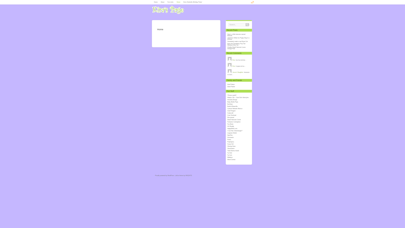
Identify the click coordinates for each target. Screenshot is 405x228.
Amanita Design (232, 99)
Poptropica (230, 142)
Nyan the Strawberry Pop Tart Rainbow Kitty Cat (236, 44)
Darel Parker (231, 86)
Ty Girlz (229, 153)
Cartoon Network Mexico (234, 108)
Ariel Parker (231, 84)
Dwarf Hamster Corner (234, 119)
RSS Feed (252, 2)
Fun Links (170, 2)
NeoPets (230, 135)
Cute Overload (231, 115)
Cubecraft (230, 113)
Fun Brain (230, 124)
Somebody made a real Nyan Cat (237, 41)
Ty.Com (229, 155)
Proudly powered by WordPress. (165, 175)
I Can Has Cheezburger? (234, 131)
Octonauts (230, 137)
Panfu (229, 139)
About (162, 2)
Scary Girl (230, 144)
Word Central (231, 159)
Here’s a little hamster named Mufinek (236, 34)
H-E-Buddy (230, 126)
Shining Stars (231, 146)
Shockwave (230, 148)
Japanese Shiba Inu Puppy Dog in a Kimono (238, 38)
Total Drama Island (233, 150)
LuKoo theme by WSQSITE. (183, 175)
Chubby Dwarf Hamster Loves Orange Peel (236, 47)
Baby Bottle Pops (232, 102)
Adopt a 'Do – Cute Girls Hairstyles (238, 97)
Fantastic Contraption (233, 122)
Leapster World (232, 133)
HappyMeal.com (232, 128)
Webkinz (230, 157)
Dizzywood (230, 117)
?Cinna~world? (231, 95)
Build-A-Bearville (232, 106)
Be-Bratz (230, 104)
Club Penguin (231, 111)
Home (156, 2)
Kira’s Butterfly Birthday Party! (192, 2)
